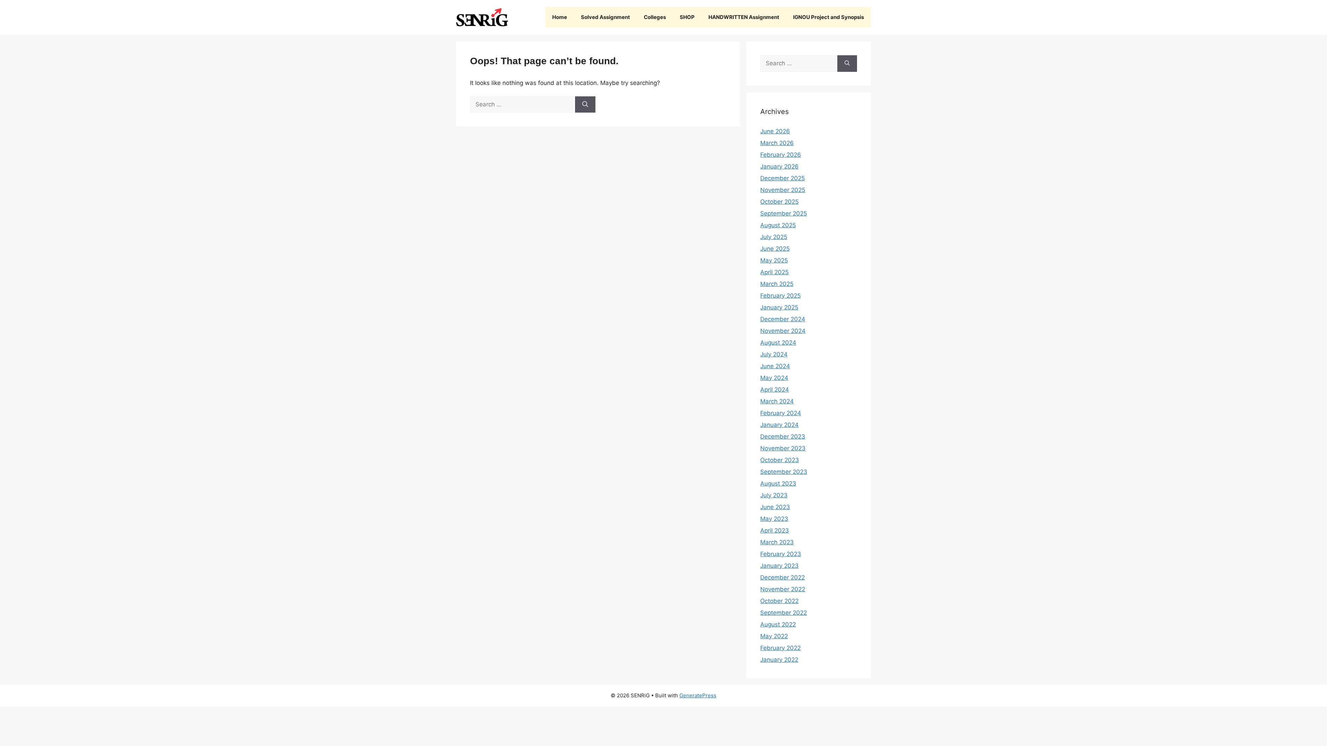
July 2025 (773, 236)
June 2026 (775, 131)
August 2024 (778, 342)
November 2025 (782, 189)
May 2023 (774, 518)
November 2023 (783, 448)
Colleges (655, 17)
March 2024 (777, 401)
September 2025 (783, 213)
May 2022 (774, 636)
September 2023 (783, 471)
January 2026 (779, 166)
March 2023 (777, 542)
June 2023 (775, 507)
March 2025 (776, 283)
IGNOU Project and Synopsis (828, 17)
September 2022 (783, 612)
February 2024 (780, 413)
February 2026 (780, 154)
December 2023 (782, 436)
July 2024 (774, 354)
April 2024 (774, 389)
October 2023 (779, 460)
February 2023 (780, 554)
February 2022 (780, 647)
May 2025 (774, 260)
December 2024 (782, 319)
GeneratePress (697, 695)
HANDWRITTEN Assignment (743, 17)
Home (559, 17)
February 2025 (780, 295)
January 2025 (779, 307)
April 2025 (774, 272)
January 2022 (779, 659)
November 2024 (783, 330)
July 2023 (774, 495)
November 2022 (782, 589)
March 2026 (777, 143)
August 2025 (778, 225)
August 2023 (778, 483)
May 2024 (774, 377)
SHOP (687, 17)
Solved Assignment (605, 17)
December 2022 (782, 577)
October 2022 (779, 600)
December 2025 (782, 178)
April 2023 (774, 530)
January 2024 (779, 424)
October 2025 (779, 201)
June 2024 (775, 366)
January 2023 (779, 565)
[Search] (585, 104)
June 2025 (775, 248)
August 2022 (778, 624)
